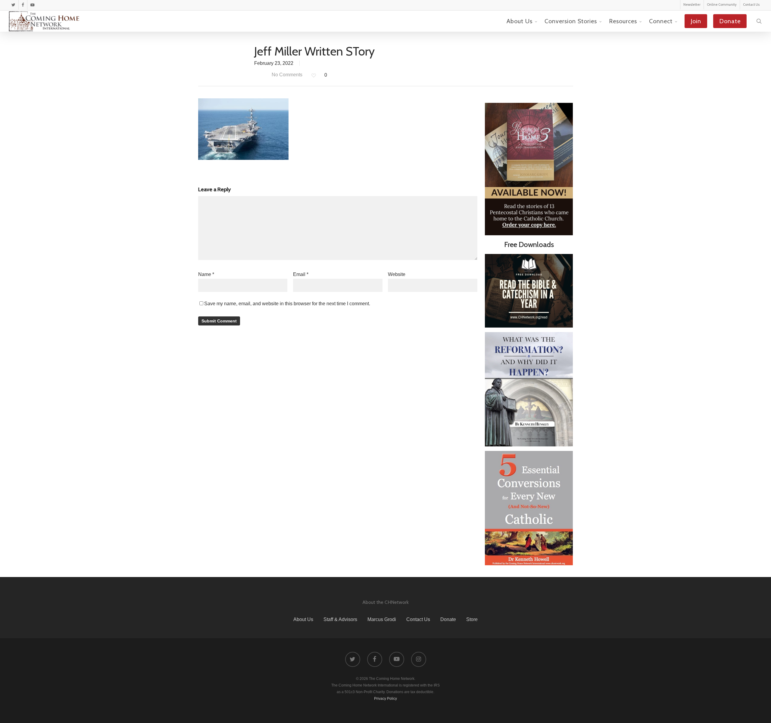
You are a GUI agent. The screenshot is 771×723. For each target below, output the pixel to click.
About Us (303, 619)
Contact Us (418, 619)
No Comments (286, 74)
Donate (448, 619)
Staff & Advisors (340, 619)
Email (300, 274)
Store (472, 619)
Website (396, 274)
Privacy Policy (385, 698)
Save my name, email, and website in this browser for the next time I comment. (287, 303)
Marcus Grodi (381, 619)
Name (206, 274)
